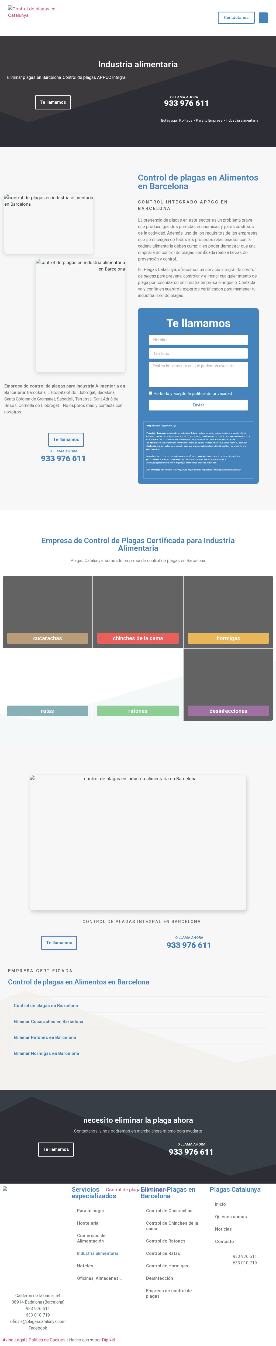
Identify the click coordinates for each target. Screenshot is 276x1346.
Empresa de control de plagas (169, 1293)
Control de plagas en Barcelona (46, 1005)
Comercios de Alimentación (91, 1238)
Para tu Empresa (209, 120)
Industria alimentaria (97, 1253)
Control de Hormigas (167, 1265)
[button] (263, 18)
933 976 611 (186, 103)
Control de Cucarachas (169, 1210)
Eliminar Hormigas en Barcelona (46, 1053)
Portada (185, 120)
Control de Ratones (165, 1241)
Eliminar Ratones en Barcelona (45, 1037)
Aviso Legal (14, 1339)
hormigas (228, 638)
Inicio (220, 1204)
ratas (47, 711)
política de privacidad (212, 393)
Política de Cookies (47, 1339)
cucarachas (47, 638)
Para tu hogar (90, 1210)
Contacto (224, 1241)
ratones (137, 711)
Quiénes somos (231, 1216)
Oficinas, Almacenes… (99, 1278)
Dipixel (108, 1339)
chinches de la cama (138, 638)
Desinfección (159, 1278)
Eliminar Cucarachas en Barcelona (48, 1021)
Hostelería (87, 1223)
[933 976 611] (108, 103)
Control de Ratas (163, 1253)
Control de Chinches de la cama (172, 1226)
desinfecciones (228, 711)
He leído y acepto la (192, 393)
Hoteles (85, 1265)
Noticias (223, 1229)
